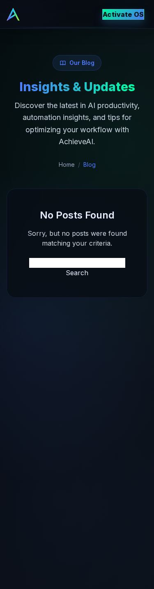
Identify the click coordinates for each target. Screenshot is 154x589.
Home (67, 164)
